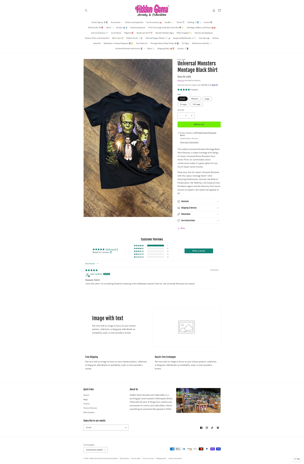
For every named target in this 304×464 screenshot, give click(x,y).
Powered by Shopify (110, 458)
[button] (86, 10)
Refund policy (89, 412)
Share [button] (182, 228)
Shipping (181, 80)
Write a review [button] (198, 251)
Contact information (175, 458)
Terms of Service (90, 408)
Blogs (85, 399)
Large (207, 99)
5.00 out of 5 (112, 249)
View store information (189, 142)
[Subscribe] (125, 427)
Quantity (181, 110)
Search (86, 395)
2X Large (196, 104)
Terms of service (148, 458)
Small (182, 99)
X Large (183, 104)
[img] (91, 270)
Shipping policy (161, 458)
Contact (86, 404)
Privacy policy (135, 458)
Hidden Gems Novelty (96, 458)
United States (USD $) (94, 450)
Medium (194, 99)
